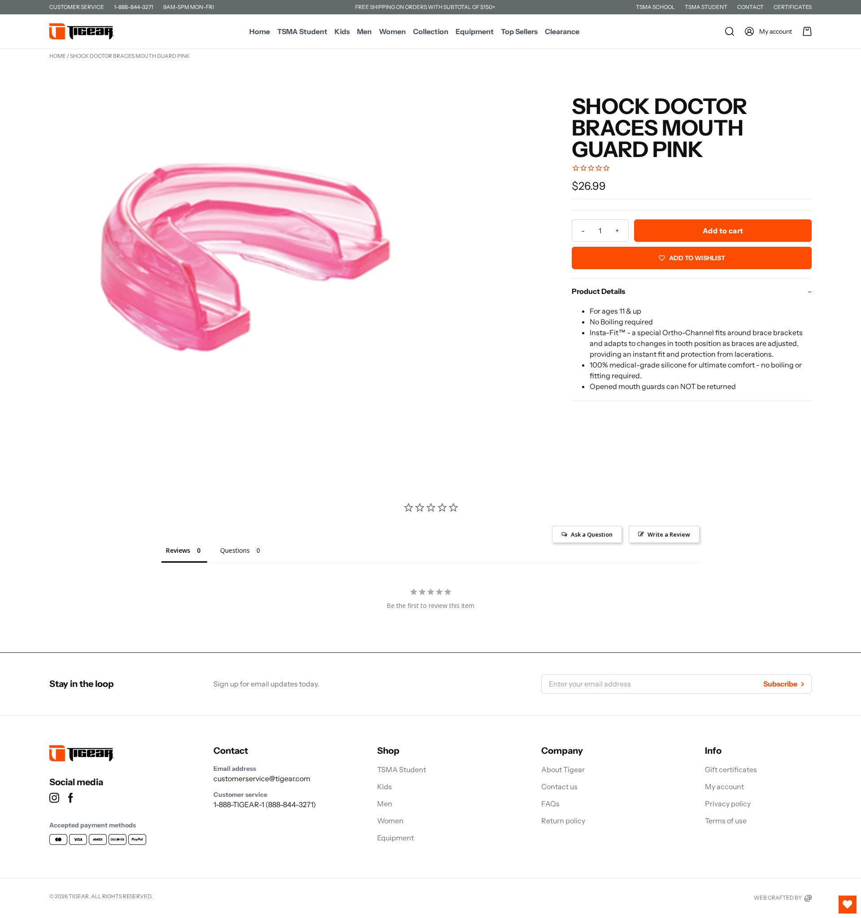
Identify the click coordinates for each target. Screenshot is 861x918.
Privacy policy (728, 803)
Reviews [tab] (178, 550)
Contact (750, 7)
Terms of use (726, 820)
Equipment (475, 31)
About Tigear (563, 769)
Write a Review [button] (669, 534)
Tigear (79, 896)
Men (364, 31)
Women (392, 31)
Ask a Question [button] (592, 534)
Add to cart (723, 230)
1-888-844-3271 (133, 7)
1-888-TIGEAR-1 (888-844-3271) (264, 804)
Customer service (76, 7)
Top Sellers (519, 31)
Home (259, 31)
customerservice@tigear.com (261, 778)
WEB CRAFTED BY (778, 897)
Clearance (562, 31)
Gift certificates (731, 769)
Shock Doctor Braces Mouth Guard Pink (130, 55)
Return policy (563, 820)
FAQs (550, 803)
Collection (430, 31)
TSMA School (655, 7)
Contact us (559, 786)
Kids (342, 31)
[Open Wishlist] (848, 905)
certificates (793, 7)
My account (724, 786)
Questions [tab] (235, 550)
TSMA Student (706, 7)
